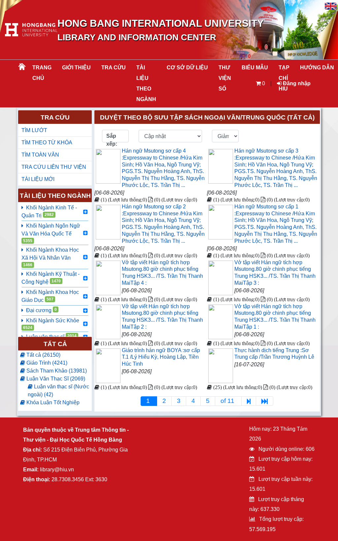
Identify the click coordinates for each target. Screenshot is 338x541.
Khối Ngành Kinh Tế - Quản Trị (49, 211)
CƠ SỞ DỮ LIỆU (187, 67)
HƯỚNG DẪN (317, 67)
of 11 (228, 400)
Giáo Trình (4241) (46, 363)
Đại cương (41, 310)
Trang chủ (41, 73)
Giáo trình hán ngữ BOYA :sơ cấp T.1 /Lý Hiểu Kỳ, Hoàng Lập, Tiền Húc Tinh (161, 357)
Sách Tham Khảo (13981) (56, 371)
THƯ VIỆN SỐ (225, 78)
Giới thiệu (76, 67)
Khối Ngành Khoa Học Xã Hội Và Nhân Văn (50, 257)
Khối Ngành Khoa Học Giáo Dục (50, 296)
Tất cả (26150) (42, 355)
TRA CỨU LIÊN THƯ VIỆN (53, 167)
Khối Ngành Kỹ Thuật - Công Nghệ (50, 278)
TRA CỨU (113, 67)
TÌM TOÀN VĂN (40, 155)
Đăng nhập (296, 83)
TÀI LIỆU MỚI (37, 179)
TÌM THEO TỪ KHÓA (46, 142)
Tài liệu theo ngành (146, 83)
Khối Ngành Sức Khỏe (51, 324)
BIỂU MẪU (255, 67)
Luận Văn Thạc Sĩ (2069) (55, 378)
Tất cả (55, 344)
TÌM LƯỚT (34, 130)
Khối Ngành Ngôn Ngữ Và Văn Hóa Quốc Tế (50, 233)
